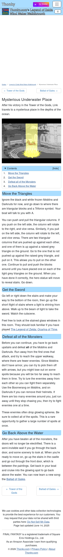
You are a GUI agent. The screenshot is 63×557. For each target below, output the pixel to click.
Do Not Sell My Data (38, 521)
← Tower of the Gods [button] (14, 90)
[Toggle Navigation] (58, 12)
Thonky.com (18, 10)
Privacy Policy (39, 549)
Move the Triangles (18, 173)
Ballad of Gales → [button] (48, 90)
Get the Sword (16, 177)
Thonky (8, 4)
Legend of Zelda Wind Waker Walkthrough (31, 12)
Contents (33, 168)
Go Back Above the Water (22, 186)
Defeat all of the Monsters (22, 181)
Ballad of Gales (15, 479)
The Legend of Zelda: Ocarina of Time (34, 329)
